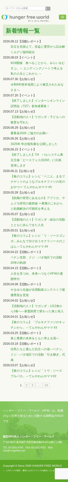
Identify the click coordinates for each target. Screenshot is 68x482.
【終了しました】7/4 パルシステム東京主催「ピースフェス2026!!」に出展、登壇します (37, 160)
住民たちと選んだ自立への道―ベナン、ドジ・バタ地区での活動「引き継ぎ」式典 (38, 355)
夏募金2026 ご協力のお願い (29, 133)
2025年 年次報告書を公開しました (34, 144)
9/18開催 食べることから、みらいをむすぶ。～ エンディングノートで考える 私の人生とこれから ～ (38, 68)
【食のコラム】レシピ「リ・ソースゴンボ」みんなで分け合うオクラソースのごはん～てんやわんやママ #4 (38, 241)
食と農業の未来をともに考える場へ (35, 338)
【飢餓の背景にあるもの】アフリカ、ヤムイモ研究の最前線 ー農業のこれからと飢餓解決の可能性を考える (38, 203)
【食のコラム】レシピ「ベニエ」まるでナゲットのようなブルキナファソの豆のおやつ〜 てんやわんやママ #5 (38, 182)
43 (46, 385)
